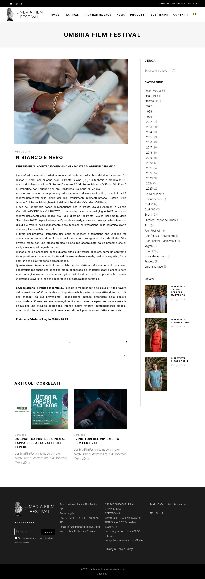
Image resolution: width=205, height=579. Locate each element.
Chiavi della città (154, 194)
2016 (149, 142)
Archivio (149, 101)
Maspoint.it (102, 573)
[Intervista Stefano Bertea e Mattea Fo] (156, 299)
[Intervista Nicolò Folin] (156, 374)
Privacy (26, 542)
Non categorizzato (156, 256)
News (148, 251)
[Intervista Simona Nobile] (156, 335)
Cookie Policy (125, 549)
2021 (149, 168)
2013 (149, 127)
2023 (149, 178)
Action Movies (153, 90)
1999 (149, 116)
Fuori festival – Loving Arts (160, 235)
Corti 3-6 (150, 209)
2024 (149, 183)
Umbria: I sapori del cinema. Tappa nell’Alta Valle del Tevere (40, 443)
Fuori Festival (152, 230)
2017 (149, 147)
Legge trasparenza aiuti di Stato (124, 540)
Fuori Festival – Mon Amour (160, 241)
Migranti (149, 246)
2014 (149, 132)
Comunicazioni (153, 199)
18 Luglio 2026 (178, 299)
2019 (149, 157)
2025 (149, 188)
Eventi (148, 214)
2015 (149, 137)
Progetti (149, 261)
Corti (148, 204)
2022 (149, 173)
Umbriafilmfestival (99, 569)
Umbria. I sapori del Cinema (162, 220)
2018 (149, 152)
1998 (149, 111)
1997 (149, 106)
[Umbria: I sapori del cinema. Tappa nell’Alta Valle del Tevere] (41, 409)
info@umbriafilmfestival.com (172, 504)
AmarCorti (150, 95)
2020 (149, 163)
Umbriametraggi (154, 266)
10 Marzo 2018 (22, 151)
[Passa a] (195, 14)
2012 (149, 121)
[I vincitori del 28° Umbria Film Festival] (100, 409)
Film (147, 225)
